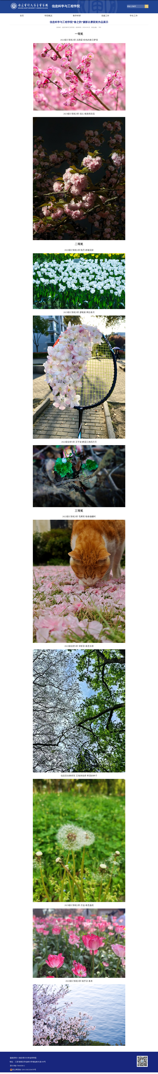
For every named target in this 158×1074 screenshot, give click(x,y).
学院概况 (48, 16)
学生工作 (134, 16)
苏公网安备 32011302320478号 (24, 1070)
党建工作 (105, 16)
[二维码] (142, 1056)
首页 (22, 16)
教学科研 (77, 16)
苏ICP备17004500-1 (17, 1066)
